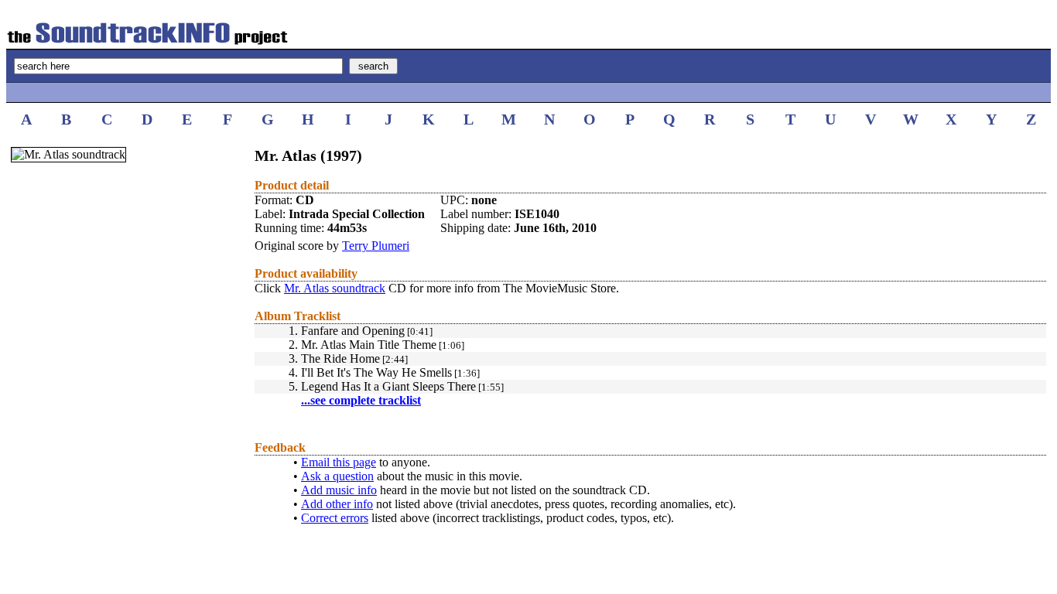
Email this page (338, 462)
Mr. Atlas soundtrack (334, 288)
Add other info (337, 503)
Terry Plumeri (375, 245)
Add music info (339, 490)
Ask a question (337, 476)
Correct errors (334, 517)
